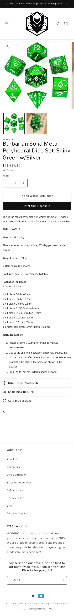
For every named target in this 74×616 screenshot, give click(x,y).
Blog (9, 505)
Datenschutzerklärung (34, 609)
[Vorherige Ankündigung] (6, 4)
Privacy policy (15, 497)
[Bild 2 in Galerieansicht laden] (36, 123)
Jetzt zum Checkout (37, 206)
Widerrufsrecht (60, 603)
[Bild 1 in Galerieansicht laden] (14, 123)
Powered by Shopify (39, 603)
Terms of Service (17, 513)
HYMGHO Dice (22, 603)
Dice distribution (16, 474)
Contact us (13, 466)
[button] (7, 23)
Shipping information (19, 482)
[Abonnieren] (63, 580)
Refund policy (15, 490)
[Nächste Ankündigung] (67, 4)
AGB (51, 609)
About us (12, 459)
